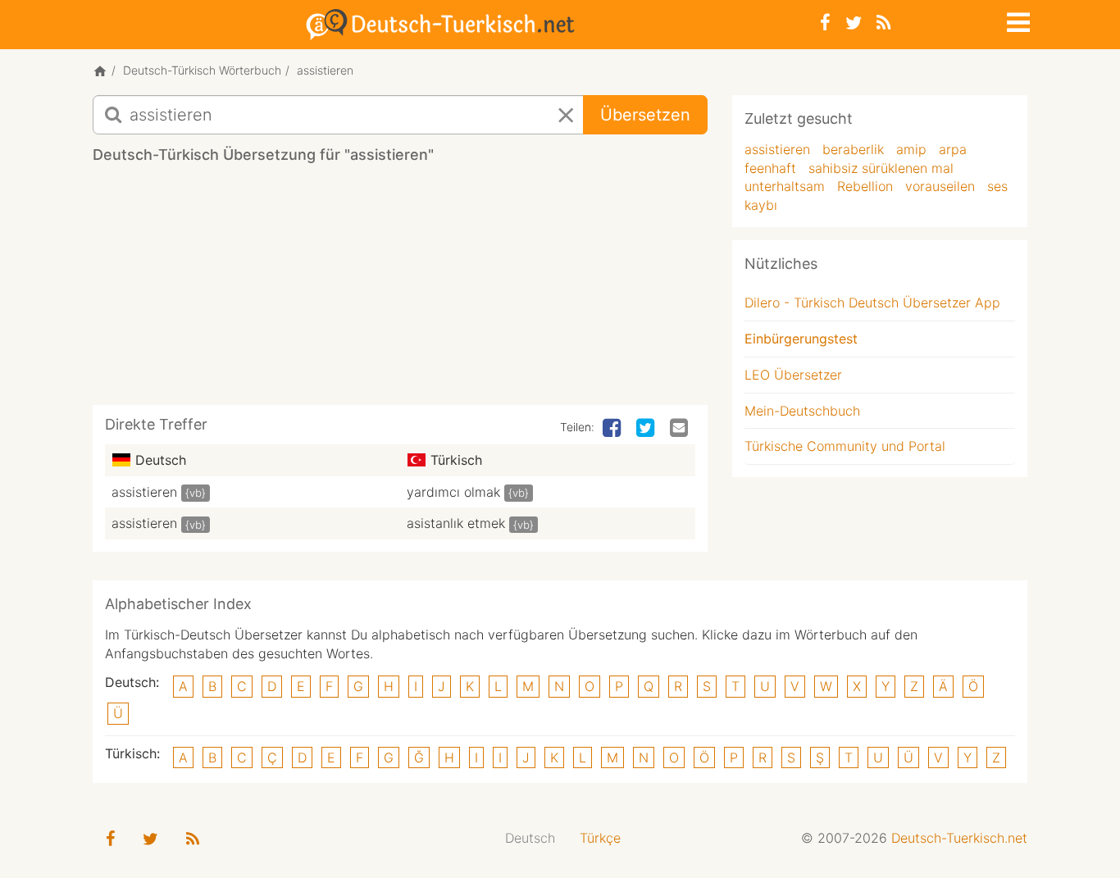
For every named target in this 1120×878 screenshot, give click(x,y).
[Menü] (1016, 19)
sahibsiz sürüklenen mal (881, 168)
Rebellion (865, 186)
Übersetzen (645, 115)
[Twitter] (853, 22)
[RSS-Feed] (883, 22)
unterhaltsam (784, 186)
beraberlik (853, 149)
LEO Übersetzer (793, 374)
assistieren (144, 492)
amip (911, 149)
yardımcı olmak (453, 492)
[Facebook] (825, 22)
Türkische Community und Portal (844, 446)
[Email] (680, 428)
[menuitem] (530, 838)
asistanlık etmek (456, 523)
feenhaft (770, 168)
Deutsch (530, 838)
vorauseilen (940, 186)
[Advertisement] (400, 290)
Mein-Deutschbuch (802, 411)
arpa (953, 149)
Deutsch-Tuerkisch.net (959, 838)
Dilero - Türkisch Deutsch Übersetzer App (872, 302)
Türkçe (600, 838)
